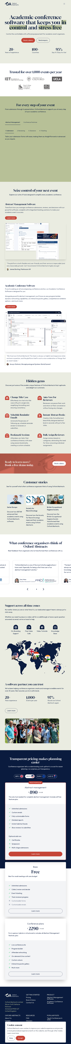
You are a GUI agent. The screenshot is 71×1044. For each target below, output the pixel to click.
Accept (20, 1038)
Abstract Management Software (55, 998)
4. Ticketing (43, 131)
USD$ (28, 776)
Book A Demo (31, 1000)
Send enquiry (43, 40)
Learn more (11, 218)
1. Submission (9, 131)
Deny (11, 1038)
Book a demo (28, 40)
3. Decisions (32, 131)
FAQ (27, 1018)
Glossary (29, 1021)
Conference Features (30, 122)
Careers (7, 1021)
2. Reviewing (21, 131)
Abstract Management (12, 122)
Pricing (28, 997)
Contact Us (30, 1002)
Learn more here (13, 1033)
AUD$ (50, 776)
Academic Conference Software (55, 1002)
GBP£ (17, 776)
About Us (8, 1018)
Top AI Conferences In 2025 (54, 1019)
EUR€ (39, 776)
